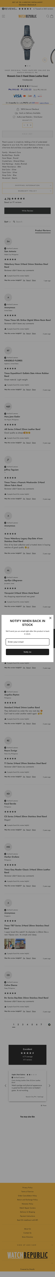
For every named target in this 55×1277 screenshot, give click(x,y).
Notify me (27, 652)
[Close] (50, 618)
